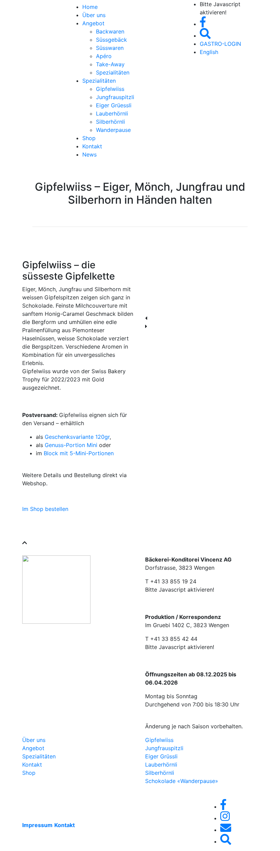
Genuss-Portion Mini (71, 445)
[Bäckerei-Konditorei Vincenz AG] (37, 4)
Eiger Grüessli (113, 105)
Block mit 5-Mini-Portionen (79, 453)
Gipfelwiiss (110, 88)
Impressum (37, 825)
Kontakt (92, 146)
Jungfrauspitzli (115, 97)
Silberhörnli (110, 121)
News (89, 154)
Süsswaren (110, 47)
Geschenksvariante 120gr (77, 436)
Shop (89, 138)
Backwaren (110, 31)
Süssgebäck (111, 39)
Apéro (104, 56)
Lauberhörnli (112, 113)
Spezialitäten (112, 72)
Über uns (94, 15)
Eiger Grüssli (161, 756)
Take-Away (110, 64)
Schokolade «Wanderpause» (181, 781)
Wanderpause (113, 129)
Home (90, 6)
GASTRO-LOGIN (220, 43)
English (209, 52)
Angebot (93, 23)
